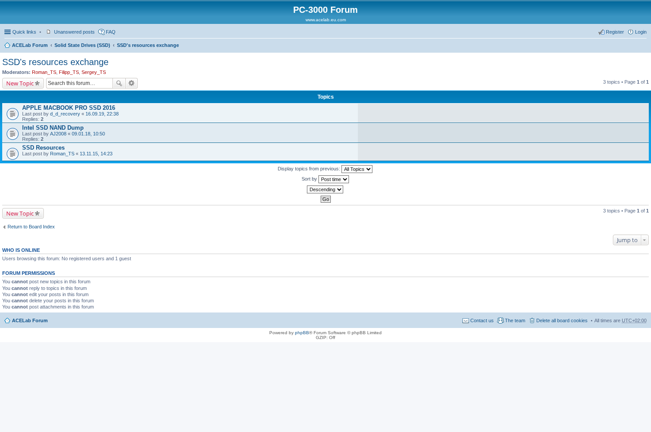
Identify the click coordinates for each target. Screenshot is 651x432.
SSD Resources (43, 147)
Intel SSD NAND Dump (53, 127)
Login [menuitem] (641, 32)
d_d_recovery (65, 113)
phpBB (302, 332)
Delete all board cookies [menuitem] (562, 320)
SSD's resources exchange (148, 45)
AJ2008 (58, 133)
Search (119, 83)
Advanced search (132, 83)
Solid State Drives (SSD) (82, 45)
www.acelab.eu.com (326, 19)
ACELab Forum (30, 45)
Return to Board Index (31, 226)
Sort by (310, 178)
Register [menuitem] (615, 32)
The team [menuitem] (515, 320)
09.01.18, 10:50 (88, 133)
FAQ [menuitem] (111, 32)
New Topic (20, 83)
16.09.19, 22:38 (102, 113)
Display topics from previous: (309, 168)
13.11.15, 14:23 (96, 153)
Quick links (24, 32)
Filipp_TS (69, 72)
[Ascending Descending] (325, 189)
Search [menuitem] (643, 46)
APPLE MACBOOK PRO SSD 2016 (68, 107)
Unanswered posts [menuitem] (74, 32)
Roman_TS (44, 72)
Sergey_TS (93, 72)
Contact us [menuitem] (482, 320)
